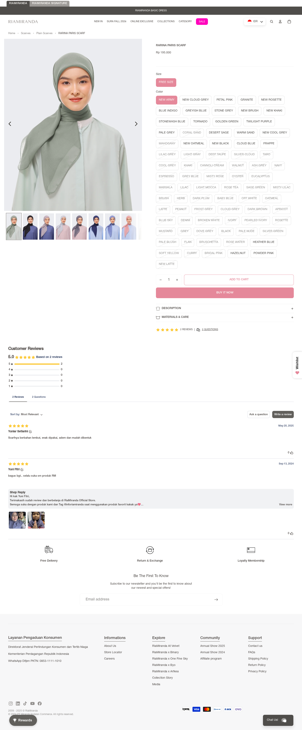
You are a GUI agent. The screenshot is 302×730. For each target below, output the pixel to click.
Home (11, 33)
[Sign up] (216, 599)
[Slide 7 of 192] (112, 226)
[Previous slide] (8, 124)
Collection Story (162, 678)
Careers (109, 659)
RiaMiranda (31, 711)
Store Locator (113, 652)
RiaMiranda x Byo (163, 665)
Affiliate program (211, 659)
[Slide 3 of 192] (46, 226)
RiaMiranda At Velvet (165, 646)
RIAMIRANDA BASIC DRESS (151, 10)
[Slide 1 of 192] (13, 226)
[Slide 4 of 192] (63, 226)
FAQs (251, 652)
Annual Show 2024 (212, 652)
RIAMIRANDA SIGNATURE (49, 3)
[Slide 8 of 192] (128, 226)
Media (156, 684)
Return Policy (257, 665)
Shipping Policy (258, 659)
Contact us (255, 646)
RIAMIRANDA (18, 3)
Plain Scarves (44, 33)
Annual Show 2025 (212, 646)
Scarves (26, 33)
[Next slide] (137, 124)
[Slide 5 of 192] (79, 226)
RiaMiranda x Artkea (165, 671)
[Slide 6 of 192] (96, 226)
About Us (110, 646)
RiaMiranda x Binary (165, 652)
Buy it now (224, 292)
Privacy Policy (257, 671)
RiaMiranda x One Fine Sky (170, 659)
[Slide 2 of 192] (30, 226)
